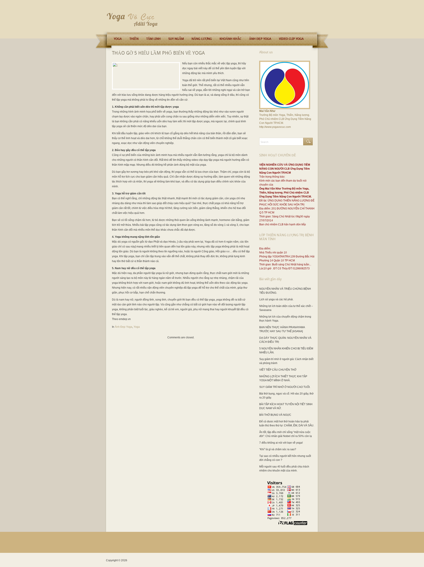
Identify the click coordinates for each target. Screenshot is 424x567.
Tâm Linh (153, 38)
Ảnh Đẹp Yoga (260, 38)
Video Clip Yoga (291, 38)
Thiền (133, 38)
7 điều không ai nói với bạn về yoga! (281, 442)
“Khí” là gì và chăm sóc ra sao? (277, 449)
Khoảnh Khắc (230, 38)
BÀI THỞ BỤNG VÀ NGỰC (275, 414)
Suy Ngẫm (176, 38)
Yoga (118, 38)
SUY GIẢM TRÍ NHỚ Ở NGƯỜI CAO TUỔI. (284, 387)
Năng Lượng (201, 38)
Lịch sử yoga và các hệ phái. (276, 299)
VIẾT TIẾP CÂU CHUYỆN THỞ (277, 369)
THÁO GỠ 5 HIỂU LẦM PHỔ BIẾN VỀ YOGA (158, 53)
